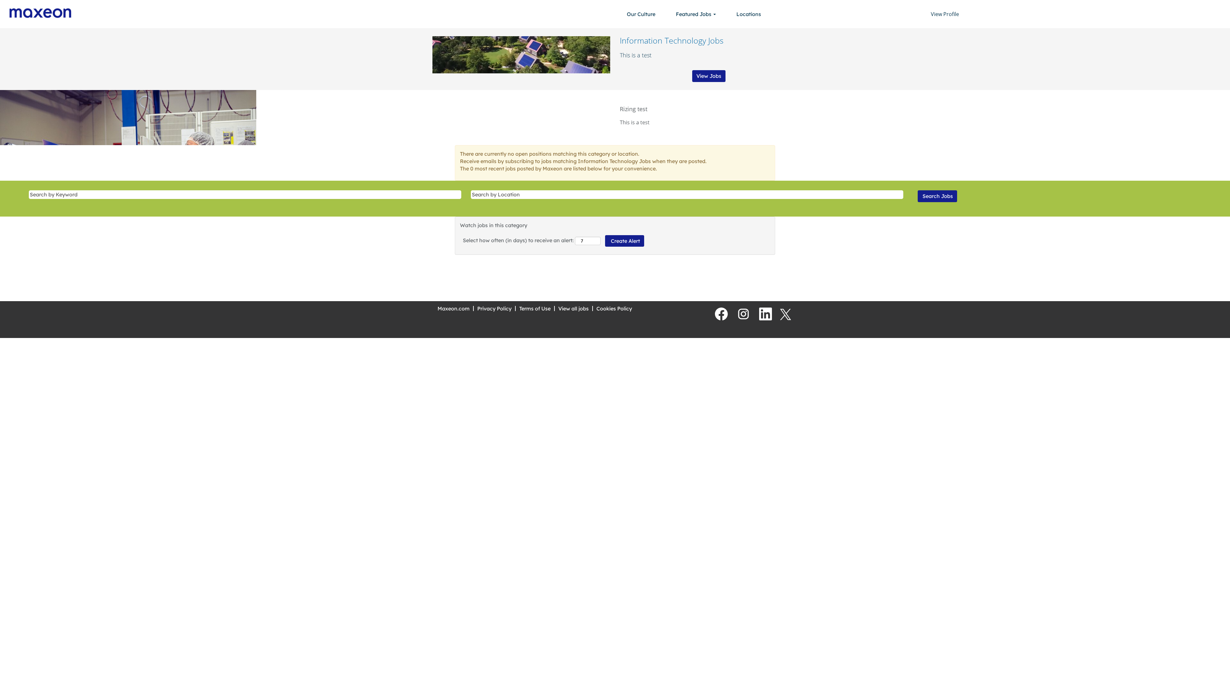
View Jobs (708, 76)
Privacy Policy (494, 308)
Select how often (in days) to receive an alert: (518, 240)
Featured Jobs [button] (694, 14)
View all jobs (573, 308)
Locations (748, 14)
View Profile (945, 14)
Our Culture (641, 14)
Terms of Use (535, 308)
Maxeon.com (454, 308)
